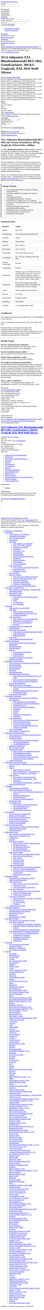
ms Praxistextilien (14, 1180)
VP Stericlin (13, 1286)
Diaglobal (12, 1045)
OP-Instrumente (14, 700)
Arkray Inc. (12, 976)
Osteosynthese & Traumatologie (19, 731)
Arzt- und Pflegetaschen (17, 538)
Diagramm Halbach (15, 1049)
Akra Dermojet (14, 963)
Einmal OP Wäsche (19, 797)
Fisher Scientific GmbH (16, 1090)
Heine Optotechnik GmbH (17, 1112)
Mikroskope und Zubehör (17, 630)
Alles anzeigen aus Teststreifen (23, 612)
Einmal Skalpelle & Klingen (22, 724)
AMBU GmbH (14, 966)
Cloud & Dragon (14, 1034)
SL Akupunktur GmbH (16, 1255)
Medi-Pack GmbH (15, 1159)
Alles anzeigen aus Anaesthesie (19, 944)
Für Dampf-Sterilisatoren (21, 742)
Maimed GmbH (14, 1156)
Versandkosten (9, 112)
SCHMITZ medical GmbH (18, 1235)
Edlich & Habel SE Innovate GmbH (20, 1069)
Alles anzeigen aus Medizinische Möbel (22, 878)
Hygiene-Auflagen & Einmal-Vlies (24, 578)
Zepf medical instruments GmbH (19, 1303)
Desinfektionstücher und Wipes (19, 674)
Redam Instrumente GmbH (18, 1218)
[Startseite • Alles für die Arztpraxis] (9, 2)
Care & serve (13, 1021)
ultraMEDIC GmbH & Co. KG (19, 1279)
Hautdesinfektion (14, 669)
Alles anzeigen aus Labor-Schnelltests (25, 619)
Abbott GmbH (13, 957)
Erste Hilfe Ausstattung (16, 922)
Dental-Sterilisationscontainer (22, 755)
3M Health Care (14, 955)
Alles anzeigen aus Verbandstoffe (19, 814)
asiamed (15, 599)
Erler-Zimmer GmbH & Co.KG (19, 1080)
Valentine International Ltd (17, 1281)
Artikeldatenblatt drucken (9, 135)
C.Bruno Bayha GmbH (16, 1020)
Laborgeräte (13, 637)
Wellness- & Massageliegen (22, 584)
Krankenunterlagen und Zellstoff (19, 911)
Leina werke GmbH (15, 1148)
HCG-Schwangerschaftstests (22, 623)
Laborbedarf (9, 606)
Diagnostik (12, 542)
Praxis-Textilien (14, 573)
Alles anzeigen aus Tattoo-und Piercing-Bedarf (24, 827)
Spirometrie (17, 549)
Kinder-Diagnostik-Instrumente (23, 556)
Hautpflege (12, 670)
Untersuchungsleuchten (16, 865)
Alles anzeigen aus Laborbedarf (19, 608)
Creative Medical (14, 1040)
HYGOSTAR (13, 1134)
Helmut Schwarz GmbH (17, 1115)
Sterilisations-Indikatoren (17, 746)
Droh (10, 1064)
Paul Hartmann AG (15, 1202)
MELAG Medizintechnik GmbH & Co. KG (23, 1170)
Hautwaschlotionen (15, 667)
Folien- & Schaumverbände (18, 819)
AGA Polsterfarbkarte (8, 390)
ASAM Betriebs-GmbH (17, 977)
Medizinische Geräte (11, 832)
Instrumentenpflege (15, 737)
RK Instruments (14, 1222)
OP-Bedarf (8, 786)
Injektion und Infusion (12, 641)
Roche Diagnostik (15, 1226)
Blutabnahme (13, 645)
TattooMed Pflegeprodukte (17, 828)
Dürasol (11, 1066)
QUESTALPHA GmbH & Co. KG (20, 1215)
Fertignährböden (14, 628)
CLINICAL (13, 1033)
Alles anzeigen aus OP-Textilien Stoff (25, 805)
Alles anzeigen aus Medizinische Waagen (26, 854)
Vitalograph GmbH (15, 1284)
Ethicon (11, 768)
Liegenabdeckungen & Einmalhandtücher (22, 586)
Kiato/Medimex (14, 1143)
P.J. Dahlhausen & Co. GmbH (19, 1198)
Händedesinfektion (15, 665)
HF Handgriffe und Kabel (21, 847)
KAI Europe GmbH (15, 1139)
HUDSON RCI (14, 1124)
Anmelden (11, 25)
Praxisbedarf (9, 532)
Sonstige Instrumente (16, 729)
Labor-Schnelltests (15, 617)
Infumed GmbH (14, 1135)
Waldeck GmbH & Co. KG (18, 1292)
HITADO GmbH (14, 1121)
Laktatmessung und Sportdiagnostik (20, 626)
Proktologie (17, 716)
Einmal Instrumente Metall (21, 722)
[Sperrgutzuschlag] (12, 116)
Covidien (12, 1038)
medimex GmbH (14, 1163)
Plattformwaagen (18, 863)
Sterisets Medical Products (17, 1268)
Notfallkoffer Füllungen (20, 939)
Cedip (11, 1025)
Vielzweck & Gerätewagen (22, 895)
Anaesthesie (9, 942)
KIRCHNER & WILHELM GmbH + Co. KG (24, 1145)
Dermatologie (13, 540)
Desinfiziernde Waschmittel (22, 810)
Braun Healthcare (14, 1012)
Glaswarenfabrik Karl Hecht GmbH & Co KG (24, 1099)
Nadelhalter (17, 709)
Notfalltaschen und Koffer (21, 937)
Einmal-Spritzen (18, 656)
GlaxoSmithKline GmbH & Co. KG (21, 1101)
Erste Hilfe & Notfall (11, 919)
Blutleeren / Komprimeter (17, 948)
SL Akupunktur (18, 602)
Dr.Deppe (12, 1056)
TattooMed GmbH (15, 1273)
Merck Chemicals (14, 1172)
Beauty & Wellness (15, 575)
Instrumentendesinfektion (17, 683)
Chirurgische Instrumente (13, 696)
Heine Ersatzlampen (19, 564)
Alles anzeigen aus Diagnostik (23, 543)
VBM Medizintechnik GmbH (18, 1283)
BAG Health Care (15, 988)
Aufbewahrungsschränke (17, 906)
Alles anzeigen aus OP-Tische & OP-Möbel (27, 898)
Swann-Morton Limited (16, 1272)
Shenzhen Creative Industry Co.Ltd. (20, 1249)
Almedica (12, 964)
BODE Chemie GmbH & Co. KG (20, 1001)
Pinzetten (16, 711)
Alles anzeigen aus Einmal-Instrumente (25, 720)
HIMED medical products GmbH (20, 1119)
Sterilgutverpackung (15, 738)
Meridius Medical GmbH (17, 1174)
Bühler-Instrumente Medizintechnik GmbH (23, 1018)
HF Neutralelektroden (20, 849)
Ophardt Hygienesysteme (17, 1191)
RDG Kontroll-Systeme (16, 748)
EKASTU (12, 1071)
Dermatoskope (18, 553)
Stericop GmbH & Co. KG (18, 1264)
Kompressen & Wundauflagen (19, 821)
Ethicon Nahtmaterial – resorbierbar (24, 773)
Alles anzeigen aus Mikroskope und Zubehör (27, 632)
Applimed (12, 974)
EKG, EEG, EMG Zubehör (22, 545)
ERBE (11, 1078)
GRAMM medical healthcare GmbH (21, 1104)
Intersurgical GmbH (15, 1137)
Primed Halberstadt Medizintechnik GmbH (23, 1209)
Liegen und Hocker (15, 882)
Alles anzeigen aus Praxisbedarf (19, 534)
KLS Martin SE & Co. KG (18, 1147)
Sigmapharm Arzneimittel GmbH (19, 1253)
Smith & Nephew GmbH (17, 1257)
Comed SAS (13, 1036)
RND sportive (13, 1224)
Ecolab (11, 1067)
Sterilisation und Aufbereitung (14, 733)
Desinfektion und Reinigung (14, 661)
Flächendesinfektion (15, 672)
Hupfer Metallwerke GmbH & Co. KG (21, 1132)
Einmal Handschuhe (15, 566)
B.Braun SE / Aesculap (16, 987)
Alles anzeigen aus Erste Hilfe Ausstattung (27, 924)
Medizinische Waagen (16, 852)
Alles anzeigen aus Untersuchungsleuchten (27, 867)
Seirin (15, 600)
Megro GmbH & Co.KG (17, 1169)
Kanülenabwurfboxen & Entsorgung (21, 657)
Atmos (11, 983)
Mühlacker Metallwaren (16, 1181)
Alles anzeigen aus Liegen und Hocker (25, 884)
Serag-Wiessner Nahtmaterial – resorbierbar (27, 782)
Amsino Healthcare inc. (16, 972)
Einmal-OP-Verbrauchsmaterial (23, 799)
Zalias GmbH (13, 1299)
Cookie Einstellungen (12, 481)
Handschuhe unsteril (19, 571)
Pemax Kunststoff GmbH (17, 1205)
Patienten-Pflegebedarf (12, 908)
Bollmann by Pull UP (16, 1005)
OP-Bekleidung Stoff (20, 808)
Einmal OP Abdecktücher (21, 795)
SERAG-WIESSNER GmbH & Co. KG (22, 1246)
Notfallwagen (17, 941)
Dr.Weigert (12, 1062)
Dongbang (12, 1053)
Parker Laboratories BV (16, 1200)
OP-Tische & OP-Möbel (17, 896)
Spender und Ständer (16, 659)
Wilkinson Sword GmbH (17, 1295)
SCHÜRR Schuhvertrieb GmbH (19, 1238)
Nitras (11, 1183)
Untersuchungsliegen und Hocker (24, 887)
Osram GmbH (13, 1194)
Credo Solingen (14, 1042)
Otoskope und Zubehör (20, 547)
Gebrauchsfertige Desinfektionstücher (25, 680)
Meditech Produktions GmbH (18, 1165)
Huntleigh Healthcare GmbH (18, 1130)
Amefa (11, 968)
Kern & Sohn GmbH (16, 1141)
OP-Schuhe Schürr (15, 801)
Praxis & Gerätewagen (16, 889)
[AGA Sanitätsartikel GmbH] (10, 77)
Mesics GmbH (13, 1176)
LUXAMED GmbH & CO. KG (19, 1154)
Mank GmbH (13, 1158)
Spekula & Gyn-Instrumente (22, 714)
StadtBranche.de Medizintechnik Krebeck (14, 518)
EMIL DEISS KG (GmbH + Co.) (20, 1077)
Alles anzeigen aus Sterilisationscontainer (26, 751)
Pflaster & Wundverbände (17, 823)
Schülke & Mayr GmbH (17, 1237)
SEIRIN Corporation (16, 1242)
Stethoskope (17, 558)
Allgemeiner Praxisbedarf (17, 536)
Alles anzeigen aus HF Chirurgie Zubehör (26, 843)
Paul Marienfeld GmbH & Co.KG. (20, 1203)
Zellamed (12, 1301)
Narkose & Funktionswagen (22, 893)
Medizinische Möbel (11, 876)
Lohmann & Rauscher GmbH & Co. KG (22, 1152)
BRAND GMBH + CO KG (18, 1010)
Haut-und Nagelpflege (20, 580)
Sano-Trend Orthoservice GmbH (19, 1231)
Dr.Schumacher (14, 1060)
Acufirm (11, 959)
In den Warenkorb (18, 128)
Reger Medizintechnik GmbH (18, 1220)
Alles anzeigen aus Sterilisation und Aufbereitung (25, 735)
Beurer (11, 996)
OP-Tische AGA (18, 900)
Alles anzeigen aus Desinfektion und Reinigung (24, 663)
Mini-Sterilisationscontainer (22, 753)
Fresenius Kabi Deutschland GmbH (20, 1091)
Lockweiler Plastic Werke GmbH (19, 1150)
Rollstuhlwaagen (18, 862)
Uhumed (12, 1277)
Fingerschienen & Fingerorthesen (19, 817)
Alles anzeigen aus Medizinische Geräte (22, 834)
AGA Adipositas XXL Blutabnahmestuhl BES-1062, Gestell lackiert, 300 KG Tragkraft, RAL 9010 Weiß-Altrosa (22, 430)
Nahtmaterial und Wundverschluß (16, 762)
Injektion (12, 650)
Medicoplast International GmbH (19, 1161)
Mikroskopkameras (19, 635)
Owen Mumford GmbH (16, 1196)
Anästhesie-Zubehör (15, 946)
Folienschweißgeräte (15, 760)
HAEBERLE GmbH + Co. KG (19, 1108)
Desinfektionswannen (20, 692)
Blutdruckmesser (18, 555)
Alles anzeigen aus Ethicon (22, 770)
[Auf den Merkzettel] (1, 130)
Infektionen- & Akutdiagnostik (23, 621)
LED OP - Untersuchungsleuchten (24, 869)
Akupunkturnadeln (15, 595)
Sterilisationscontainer (16, 749)
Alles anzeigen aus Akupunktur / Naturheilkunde (25, 589)
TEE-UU (12, 1275)
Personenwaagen (18, 860)
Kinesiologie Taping (15, 593)
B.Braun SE (13, 985)
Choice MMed (13, 1027)
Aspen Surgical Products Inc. (18, 981)
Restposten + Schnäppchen (13, 531)
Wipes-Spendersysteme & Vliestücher (25, 681)
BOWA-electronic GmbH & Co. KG (21, 1009)
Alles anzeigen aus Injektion (22, 652)
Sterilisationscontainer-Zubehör (23, 759)
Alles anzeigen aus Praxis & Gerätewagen (26, 891)
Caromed (12, 1023)
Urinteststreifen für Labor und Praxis (25, 613)
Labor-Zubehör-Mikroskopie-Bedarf (21, 639)
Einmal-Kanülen (18, 654)
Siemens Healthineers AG (17, 1251)
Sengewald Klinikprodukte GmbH (20, 1244)
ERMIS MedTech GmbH (17, 1082)
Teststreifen (12, 610)
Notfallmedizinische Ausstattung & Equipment (24, 931)
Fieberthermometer (19, 560)
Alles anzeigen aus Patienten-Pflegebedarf (22, 909)
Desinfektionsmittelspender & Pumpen (25, 691)
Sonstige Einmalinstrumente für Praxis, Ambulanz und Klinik (25, 726)
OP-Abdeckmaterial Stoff (21, 806)
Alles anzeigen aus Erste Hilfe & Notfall (22, 920)
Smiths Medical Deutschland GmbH (20, 1259)
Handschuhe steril (19, 569)
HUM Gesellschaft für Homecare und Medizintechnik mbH (21, 1127)
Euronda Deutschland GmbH (18, 1086)
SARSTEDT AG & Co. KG (18, 1233)
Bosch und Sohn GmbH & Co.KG (20, 1007)
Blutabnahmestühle (15, 646)
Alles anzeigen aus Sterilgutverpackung (26, 740)
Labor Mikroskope (19, 634)
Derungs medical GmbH (17, 1044)
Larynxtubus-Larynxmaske (18, 950)
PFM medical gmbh (15, 1207)
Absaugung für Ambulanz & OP (19, 836)
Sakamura (12, 1229)
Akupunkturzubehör (15, 591)
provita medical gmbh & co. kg (19, 1213)
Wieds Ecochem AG (15, 1294)
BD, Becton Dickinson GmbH (19, 992)
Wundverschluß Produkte (17, 784)
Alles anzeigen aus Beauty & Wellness (25, 577)
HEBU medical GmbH (16, 1110)
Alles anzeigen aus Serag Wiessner (24, 777)
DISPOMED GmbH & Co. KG (19, 1051)
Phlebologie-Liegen (19, 885)
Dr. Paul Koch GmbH (16, 1055)
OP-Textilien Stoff (15, 803)
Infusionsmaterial (14, 648)
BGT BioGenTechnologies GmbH (20, 998)
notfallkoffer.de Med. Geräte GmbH (20, 1185)
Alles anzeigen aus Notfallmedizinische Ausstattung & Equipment (25, 934)
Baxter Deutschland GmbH (18, 990)
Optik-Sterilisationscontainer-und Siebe (25, 757)
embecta (11, 1075)
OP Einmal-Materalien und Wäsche (20, 790)
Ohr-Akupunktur (18, 604)
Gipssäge (12, 839)
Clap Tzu (12, 1029)
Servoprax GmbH (15, 1248)
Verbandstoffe (9, 812)
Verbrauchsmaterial (15, 830)
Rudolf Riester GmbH (16, 1227)
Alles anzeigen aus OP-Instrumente (24, 702)
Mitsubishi (12, 1178)
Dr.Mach (12, 1058)
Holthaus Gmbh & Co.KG (17, 1123)
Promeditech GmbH (15, 1211)
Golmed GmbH (14, 1102)
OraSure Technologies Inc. (17, 1192)
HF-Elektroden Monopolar (21, 851)
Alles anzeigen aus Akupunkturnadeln (25, 597)
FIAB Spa (12, 1088)
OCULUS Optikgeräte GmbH (19, 1189)
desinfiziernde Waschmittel (17, 694)
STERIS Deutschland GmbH (18, 1266)
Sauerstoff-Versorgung (16, 913)
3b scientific (13, 953)
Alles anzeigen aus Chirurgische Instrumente (23, 698)
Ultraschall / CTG (19, 551)
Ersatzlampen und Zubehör (22, 874)
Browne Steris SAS (15, 1014)
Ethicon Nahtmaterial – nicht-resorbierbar (26, 771)
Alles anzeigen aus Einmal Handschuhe (26, 567)
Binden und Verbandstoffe (17, 816)
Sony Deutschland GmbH (17, 1260)
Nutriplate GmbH (14, 1187)
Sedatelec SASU (14, 1240)
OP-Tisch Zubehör (19, 902)
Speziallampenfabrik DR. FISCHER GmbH (23, 1262)
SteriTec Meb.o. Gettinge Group (19, 1270)
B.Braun (12, 766)
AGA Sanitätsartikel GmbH (18, 961)
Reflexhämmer (18, 562)
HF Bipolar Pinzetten (20, 845)
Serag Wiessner (14, 775)
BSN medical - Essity (16, 1016)
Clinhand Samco (14, 1031)
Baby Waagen (17, 858)
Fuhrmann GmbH (15, 1093)
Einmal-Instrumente (15, 718)
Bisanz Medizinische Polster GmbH (20, 999)
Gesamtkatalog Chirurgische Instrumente (26, 703)
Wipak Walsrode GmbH (17, 1297)
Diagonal (12, 1047)
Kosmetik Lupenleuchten (21, 582)
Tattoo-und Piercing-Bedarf (14, 825)
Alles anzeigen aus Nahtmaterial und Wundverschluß (26, 764)
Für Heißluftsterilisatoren (21, 744)
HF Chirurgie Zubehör (16, 841)
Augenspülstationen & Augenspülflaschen (26, 930)
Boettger (12, 1003)
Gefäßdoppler (13, 838)
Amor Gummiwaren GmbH (18, 970)
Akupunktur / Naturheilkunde (14, 588)
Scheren (15, 713)
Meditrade (12, 1167)
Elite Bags (12, 1073)
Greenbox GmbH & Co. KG (18, 1106)
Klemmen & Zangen (19, 705)
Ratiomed (12, 1216)
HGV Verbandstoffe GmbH (18, 1117)
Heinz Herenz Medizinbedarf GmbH (21, 1113)
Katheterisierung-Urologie (17, 917)
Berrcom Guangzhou (16, 994)
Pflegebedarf (13, 915)
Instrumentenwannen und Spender (20, 685)
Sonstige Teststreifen (19, 615)
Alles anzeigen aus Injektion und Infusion (22, 643)
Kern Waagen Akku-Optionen (23, 856)
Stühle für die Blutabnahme (18, 880)
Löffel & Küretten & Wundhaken (24, 707)
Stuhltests (16, 624)
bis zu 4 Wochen (13, 131)
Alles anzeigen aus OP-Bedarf (19, 788)
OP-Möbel (16, 904)
